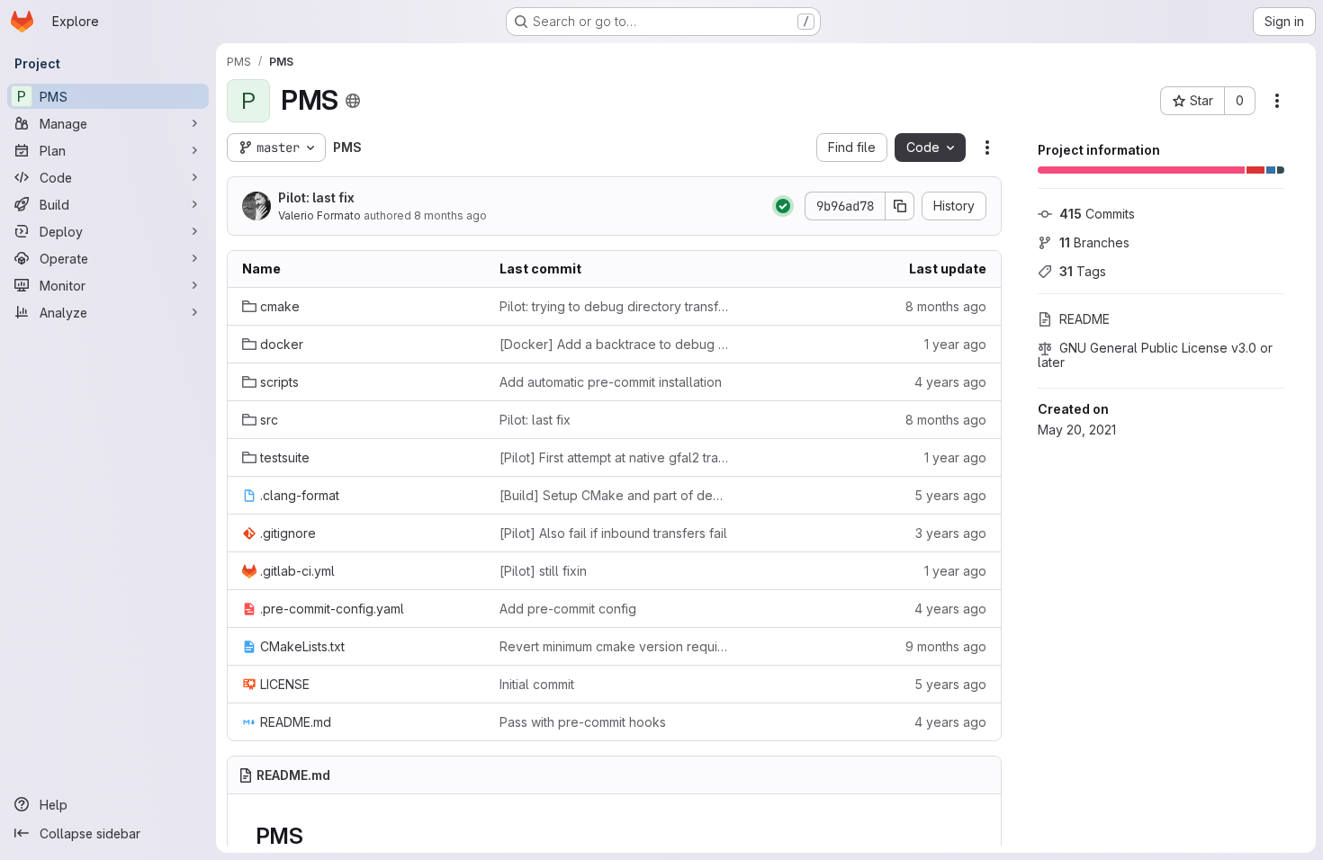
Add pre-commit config (568, 608)
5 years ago (950, 495)
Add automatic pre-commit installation (611, 382)
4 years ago (950, 382)
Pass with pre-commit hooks (583, 722)
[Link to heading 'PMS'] (314, 836)
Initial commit (537, 684)
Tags (1082, 271)
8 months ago (450, 215)
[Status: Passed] (783, 206)
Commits (1097, 213)
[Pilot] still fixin (543, 570)
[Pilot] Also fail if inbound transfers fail (613, 533)
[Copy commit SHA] (900, 206)
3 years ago (950, 533)
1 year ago (955, 344)
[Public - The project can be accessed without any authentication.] (353, 101)
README (1084, 319)
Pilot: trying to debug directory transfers (614, 306)
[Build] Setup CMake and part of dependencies (614, 495)
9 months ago (945, 646)
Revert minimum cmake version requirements (614, 646)
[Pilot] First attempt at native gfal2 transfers (614, 457)
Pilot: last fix (316, 197)
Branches (1094, 242)
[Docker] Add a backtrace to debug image (614, 344)
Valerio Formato (319, 215)
